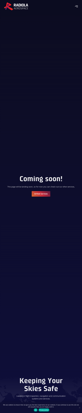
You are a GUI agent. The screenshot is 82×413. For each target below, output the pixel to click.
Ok (36, 410)
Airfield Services (41, 194)
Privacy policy (44, 410)
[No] (79, 408)
